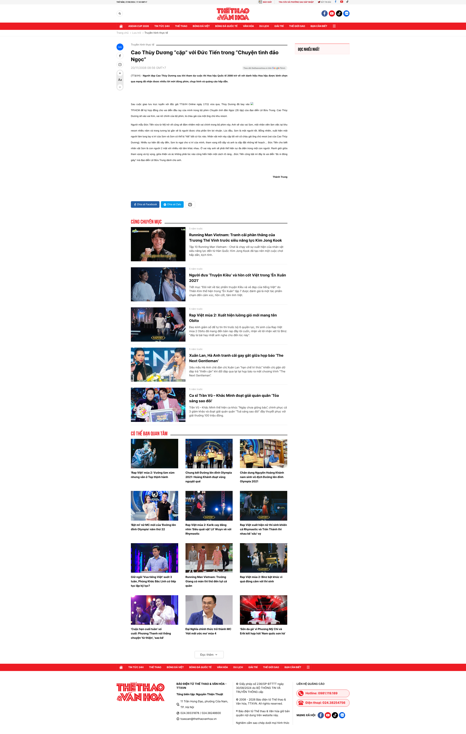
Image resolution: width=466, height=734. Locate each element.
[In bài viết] (119, 64)
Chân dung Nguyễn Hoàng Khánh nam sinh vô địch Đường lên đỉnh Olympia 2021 (262, 477)
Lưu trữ (136, 33)
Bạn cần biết (319, 26)
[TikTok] (348, 2)
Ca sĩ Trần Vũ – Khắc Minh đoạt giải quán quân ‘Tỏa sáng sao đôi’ (234, 398)
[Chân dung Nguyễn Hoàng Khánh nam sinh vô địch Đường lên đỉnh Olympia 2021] (263, 453)
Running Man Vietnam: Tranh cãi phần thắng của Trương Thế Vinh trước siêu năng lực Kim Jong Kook (235, 238)
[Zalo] (346, 13)
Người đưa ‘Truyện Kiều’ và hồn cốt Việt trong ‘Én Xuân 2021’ (237, 278)
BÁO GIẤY (267, 2)
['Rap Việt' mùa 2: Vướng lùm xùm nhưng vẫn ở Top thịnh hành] (154, 453)
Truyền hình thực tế (156, 33)
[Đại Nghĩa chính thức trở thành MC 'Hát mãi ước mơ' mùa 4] (209, 610)
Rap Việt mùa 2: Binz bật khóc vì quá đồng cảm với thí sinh (261, 579)
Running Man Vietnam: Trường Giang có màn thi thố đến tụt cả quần (206, 581)
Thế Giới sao (297, 26)
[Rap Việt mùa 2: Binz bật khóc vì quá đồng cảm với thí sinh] (263, 558)
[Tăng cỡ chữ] (120, 73)
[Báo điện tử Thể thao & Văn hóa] (233, 13)
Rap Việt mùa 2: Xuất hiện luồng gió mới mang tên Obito (233, 318)
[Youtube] (341, 2)
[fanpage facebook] (324, 13)
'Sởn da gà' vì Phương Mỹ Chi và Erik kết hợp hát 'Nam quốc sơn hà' (262, 631)
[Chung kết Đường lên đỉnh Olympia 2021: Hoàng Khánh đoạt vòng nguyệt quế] (209, 453)
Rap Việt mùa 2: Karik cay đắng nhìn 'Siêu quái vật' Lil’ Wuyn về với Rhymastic (208, 529)
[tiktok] (339, 13)
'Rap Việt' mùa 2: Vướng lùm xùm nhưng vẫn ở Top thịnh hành (153, 475)
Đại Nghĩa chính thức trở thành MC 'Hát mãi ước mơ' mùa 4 (208, 631)
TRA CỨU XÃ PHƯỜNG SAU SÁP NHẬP (296, 2)
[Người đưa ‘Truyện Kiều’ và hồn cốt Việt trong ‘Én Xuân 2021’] (158, 284)
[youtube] (332, 13)
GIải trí (279, 26)
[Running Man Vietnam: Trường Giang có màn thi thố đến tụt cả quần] (209, 558)
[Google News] (264, 69)
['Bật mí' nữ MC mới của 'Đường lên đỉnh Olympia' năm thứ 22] (154, 505)
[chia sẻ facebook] (119, 55)
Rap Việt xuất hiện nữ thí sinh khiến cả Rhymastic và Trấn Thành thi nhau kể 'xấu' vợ (263, 529)
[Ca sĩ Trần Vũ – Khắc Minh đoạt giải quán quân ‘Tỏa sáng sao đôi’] (158, 405)
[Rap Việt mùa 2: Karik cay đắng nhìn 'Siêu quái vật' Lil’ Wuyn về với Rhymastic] (209, 505)
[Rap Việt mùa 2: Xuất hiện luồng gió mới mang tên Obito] (158, 324)
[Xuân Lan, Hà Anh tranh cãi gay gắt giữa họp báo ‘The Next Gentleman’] (158, 365)
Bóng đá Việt (201, 26)
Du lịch (264, 26)
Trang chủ (122, 33)
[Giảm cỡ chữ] (120, 87)
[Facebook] (335, 2)
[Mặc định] (120, 80)
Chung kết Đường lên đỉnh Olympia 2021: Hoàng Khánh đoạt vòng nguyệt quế (208, 477)
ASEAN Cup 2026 (138, 26)
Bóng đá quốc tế (226, 26)
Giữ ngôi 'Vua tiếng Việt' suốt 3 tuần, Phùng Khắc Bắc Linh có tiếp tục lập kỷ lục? (153, 581)
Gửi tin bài (326, 2)
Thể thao (181, 26)
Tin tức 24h (162, 26)
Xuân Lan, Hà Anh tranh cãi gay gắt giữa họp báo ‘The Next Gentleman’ (236, 358)
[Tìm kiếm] (119, 13)
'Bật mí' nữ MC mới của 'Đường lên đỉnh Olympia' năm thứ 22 (153, 527)
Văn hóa (248, 26)
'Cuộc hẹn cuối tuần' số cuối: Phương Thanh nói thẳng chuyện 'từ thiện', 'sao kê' (151, 633)
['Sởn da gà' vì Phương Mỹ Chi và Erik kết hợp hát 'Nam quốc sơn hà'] (263, 610)
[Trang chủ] (121, 26)
